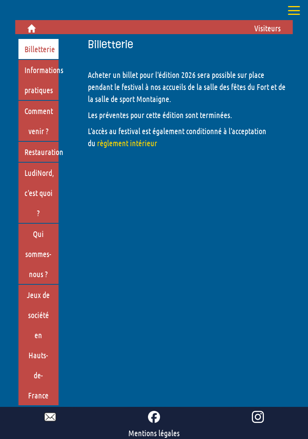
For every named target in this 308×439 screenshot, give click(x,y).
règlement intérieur (127, 143)
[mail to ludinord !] (50, 417)
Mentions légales (154, 433)
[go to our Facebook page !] (154, 417)
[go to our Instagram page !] (258, 417)
